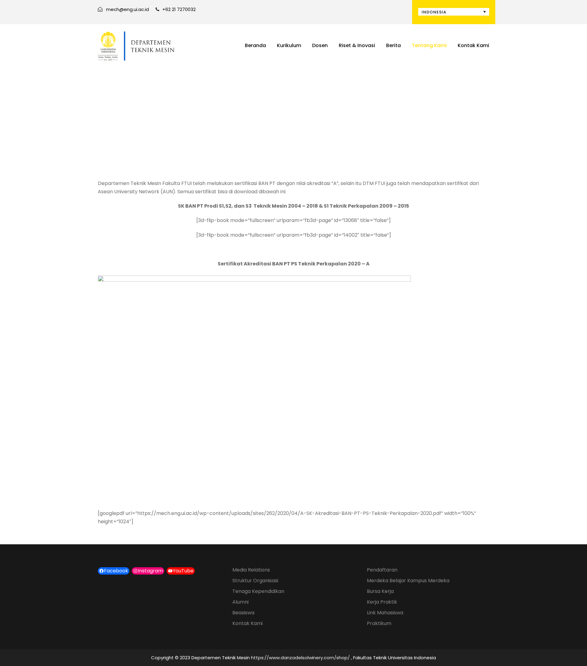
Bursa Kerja (380, 591)
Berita (393, 45)
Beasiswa (243, 612)
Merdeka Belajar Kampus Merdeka (408, 580)
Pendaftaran (382, 569)
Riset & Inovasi (357, 45)
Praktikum (379, 623)
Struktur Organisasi (255, 580)
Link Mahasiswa (385, 612)
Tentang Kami (429, 45)
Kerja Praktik (382, 601)
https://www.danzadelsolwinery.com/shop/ (300, 657)
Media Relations (251, 569)
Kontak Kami (473, 45)
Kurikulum (289, 45)
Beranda (255, 45)
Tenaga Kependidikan (258, 591)
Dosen (320, 45)
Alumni (240, 601)
